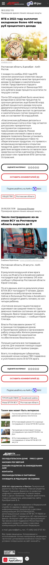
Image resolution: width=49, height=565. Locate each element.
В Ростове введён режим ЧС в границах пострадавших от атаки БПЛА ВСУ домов (28, 423)
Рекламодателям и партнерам (18, 475)
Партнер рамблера (24, 552)
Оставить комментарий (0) (24, 177)
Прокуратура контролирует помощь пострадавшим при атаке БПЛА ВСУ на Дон (27, 432)
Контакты (7, 471)
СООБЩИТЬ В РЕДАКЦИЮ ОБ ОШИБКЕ (21, 479)
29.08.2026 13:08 (8, 209)
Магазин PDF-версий (13, 462)
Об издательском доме (15, 458)
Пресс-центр (36, 458)
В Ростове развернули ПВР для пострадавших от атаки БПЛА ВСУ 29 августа (26, 440)
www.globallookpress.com (31, 260)
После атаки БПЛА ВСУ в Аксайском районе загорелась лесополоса (26, 415)
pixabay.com (6, 62)
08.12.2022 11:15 (7, 10)
